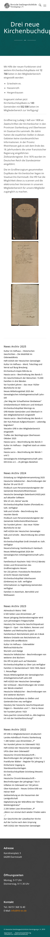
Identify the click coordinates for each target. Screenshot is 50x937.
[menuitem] (38, 5)
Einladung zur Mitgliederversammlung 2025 (24, 477)
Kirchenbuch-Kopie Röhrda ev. (18, 371)
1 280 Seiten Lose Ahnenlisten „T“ (19, 741)
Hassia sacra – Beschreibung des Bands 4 (23, 418)
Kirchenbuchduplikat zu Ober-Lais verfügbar (24, 664)
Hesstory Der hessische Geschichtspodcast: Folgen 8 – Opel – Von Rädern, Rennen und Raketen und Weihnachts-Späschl (24, 627)
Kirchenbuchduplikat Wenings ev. (19, 408)
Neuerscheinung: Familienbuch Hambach (23, 548)
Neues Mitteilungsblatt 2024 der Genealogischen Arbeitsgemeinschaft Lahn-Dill (24, 554)
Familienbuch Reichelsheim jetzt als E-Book (24, 634)
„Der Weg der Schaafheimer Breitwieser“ (23, 401)
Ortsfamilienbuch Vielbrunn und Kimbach (23, 404)
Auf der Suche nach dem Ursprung (20, 822)
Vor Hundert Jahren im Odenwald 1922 (22, 744)
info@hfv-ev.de (19, 910)
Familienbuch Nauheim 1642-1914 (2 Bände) (24, 561)
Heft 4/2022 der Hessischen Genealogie (22, 747)
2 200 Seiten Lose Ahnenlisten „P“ (19, 808)
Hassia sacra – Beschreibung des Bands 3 (23, 442)
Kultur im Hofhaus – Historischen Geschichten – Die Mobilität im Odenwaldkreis (19, 354)
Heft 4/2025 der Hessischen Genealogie (22, 360)
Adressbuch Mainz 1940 (15, 610)
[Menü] (44, 5)
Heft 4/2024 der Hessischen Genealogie (22, 531)
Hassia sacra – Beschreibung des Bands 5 (23, 374)
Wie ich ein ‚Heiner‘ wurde (16, 501)
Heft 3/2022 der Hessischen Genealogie (22, 825)
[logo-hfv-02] (21, 5)
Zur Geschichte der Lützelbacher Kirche (22, 818)
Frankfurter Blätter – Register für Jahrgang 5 (24, 761)
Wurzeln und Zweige (13, 651)
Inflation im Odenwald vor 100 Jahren (21, 785)
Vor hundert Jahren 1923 (15, 711)
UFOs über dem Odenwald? (16, 751)
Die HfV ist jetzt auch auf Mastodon (20, 661)
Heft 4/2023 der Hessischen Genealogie (22, 681)
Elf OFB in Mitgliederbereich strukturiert (22, 734)
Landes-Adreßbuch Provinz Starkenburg (22, 737)
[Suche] (38, 5)
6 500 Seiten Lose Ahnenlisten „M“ (20, 614)
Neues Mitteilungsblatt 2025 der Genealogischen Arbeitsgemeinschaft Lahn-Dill (24, 394)
